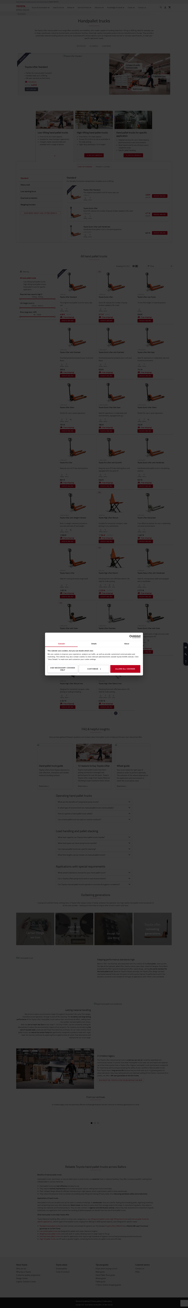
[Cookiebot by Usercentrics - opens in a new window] (131, 636)
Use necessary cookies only (62, 669)
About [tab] (126, 643)
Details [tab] (94, 643)
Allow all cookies (125, 669)
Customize (92, 669)
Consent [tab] (61, 643)
